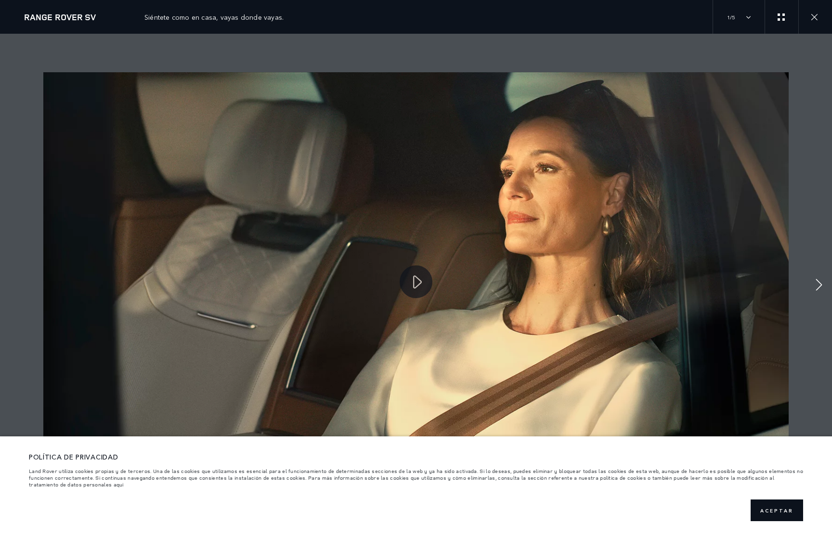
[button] (819, 286)
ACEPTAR (776, 510)
